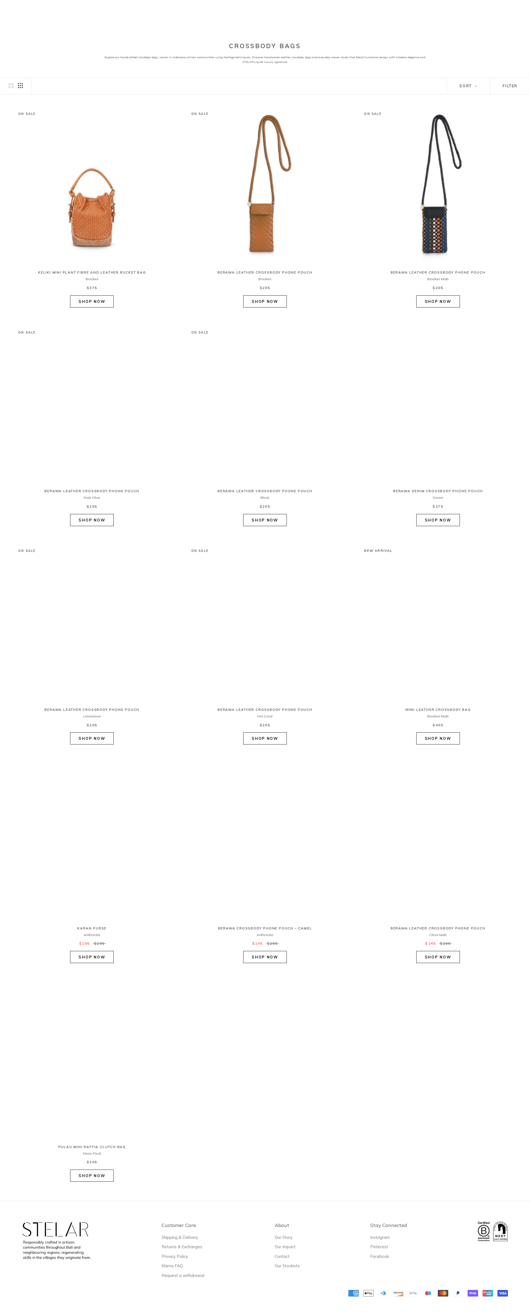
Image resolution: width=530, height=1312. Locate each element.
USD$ (422, 14)
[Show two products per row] (11, 85)
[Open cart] (518, 13)
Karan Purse (92, 928)
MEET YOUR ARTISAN (309, 14)
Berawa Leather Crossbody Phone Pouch (265, 272)
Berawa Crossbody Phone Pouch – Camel (265, 928)
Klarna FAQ (172, 1265)
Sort (466, 86)
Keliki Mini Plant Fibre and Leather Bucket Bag (92, 272)
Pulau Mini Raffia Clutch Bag (92, 1147)
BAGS (234, 13)
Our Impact (285, 1246)
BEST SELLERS (203, 14)
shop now (92, 301)
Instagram (380, 1237)
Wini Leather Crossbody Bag (438, 709)
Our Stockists (287, 1265)
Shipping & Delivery (179, 1237)
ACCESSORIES (263, 13)
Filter (510, 86)
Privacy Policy (174, 1256)
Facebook (379, 1256)
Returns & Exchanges (181, 1246)
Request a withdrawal (182, 1275)
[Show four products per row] (20, 85)
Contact (282, 1256)
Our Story (284, 1237)
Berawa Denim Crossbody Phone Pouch (438, 491)
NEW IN (172, 14)
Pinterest (379, 1246)
